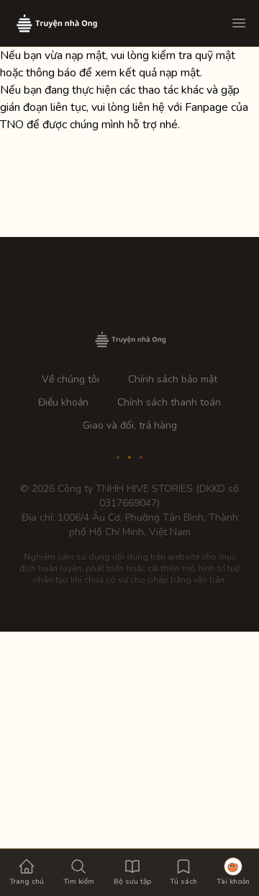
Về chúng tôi (70, 379)
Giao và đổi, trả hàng (130, 425)
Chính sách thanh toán (169, 402)
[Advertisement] (129, 761)
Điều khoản (63, 402)
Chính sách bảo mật (172, 379)
